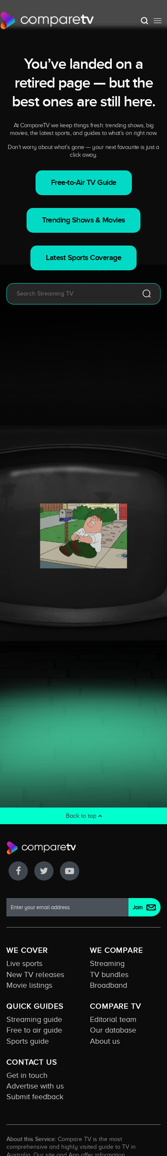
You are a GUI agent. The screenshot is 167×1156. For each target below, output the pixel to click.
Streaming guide (34, 1019)
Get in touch (27, 1075)
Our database (113, 1030)
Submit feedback (34, 1096)
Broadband (108, 985)
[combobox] (71, 294)
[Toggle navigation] (157, 20)
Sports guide (27, 1041)
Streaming (107, 963)
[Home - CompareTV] (47, 20)
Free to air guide (34, 1030)
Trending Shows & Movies (83, 220)
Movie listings (29, 985)
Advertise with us (35, 1086)
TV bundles (109, 974)
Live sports (24, 963)
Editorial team (113, 1019)
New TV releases (35, 974)
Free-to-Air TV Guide (83, 182)
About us (105, 1041)
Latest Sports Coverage (83, 257)
